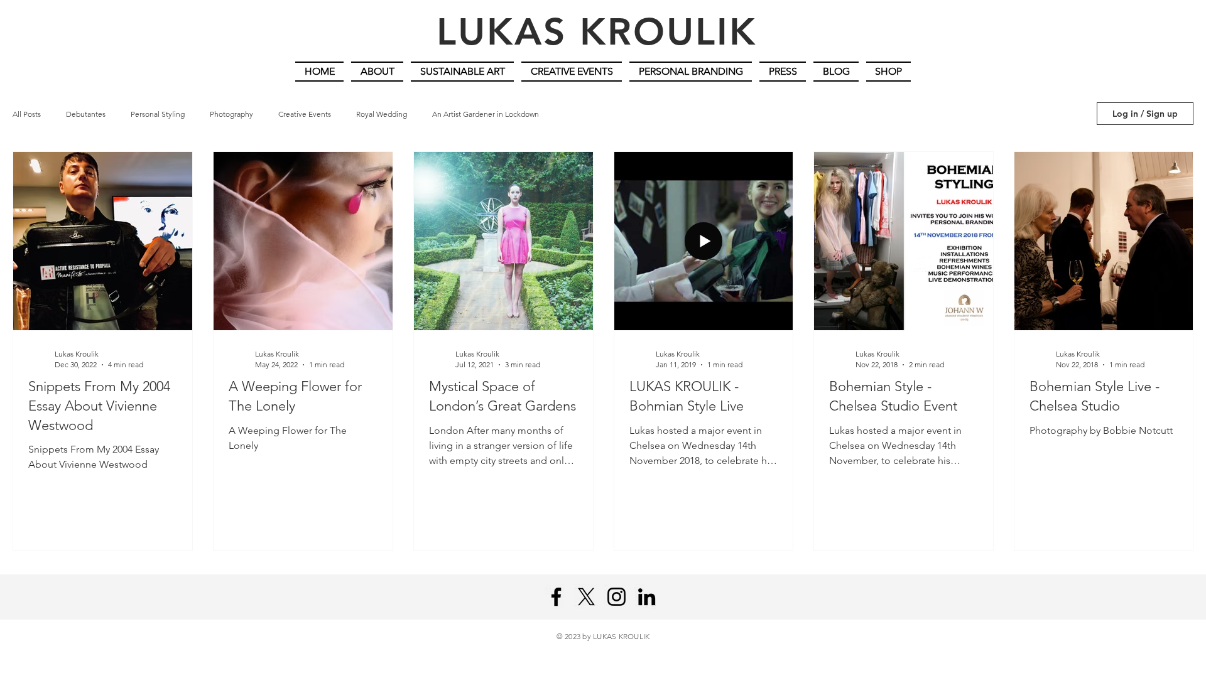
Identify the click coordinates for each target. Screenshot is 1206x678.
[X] (586, 596)
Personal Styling (158, 114)
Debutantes (86, 114)
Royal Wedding (381, 114)
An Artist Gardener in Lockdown (485, 114)
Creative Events (304, 114)
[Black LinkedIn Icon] (646, 596)
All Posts (27, 114)
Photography (231, 114)
